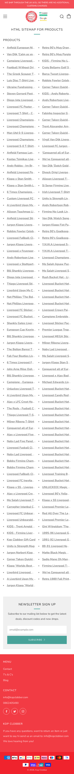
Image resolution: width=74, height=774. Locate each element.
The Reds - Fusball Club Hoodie (27, 408)
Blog (5, 680)
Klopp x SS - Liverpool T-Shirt (26, 487)
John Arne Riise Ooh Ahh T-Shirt (27, 369)
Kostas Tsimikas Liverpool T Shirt (28, 159)
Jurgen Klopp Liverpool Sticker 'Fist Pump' (34, 225)
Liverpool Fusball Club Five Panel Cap (31, 448)
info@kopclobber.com (15, 697)
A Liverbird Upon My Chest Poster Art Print (34, 205)
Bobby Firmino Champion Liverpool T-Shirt (34, 461)
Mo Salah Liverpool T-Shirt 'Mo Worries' (32, 500)
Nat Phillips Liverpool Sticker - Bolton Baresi (35, 303)
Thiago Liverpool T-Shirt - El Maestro (30, 415)
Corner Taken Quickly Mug (23, 559)
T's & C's (8, 674)
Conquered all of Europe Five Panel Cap (32, 428)
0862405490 (11, 703)
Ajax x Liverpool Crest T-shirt (25, 494)
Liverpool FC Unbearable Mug (26, 513)
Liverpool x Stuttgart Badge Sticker (29, 264)
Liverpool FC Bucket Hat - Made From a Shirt (35, 316)
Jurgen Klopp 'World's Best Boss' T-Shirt (33, 585)
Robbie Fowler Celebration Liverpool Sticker (35, 231)
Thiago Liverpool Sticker (22, 284)
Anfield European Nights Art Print (28, 48)
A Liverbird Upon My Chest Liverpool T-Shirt (35, 579)
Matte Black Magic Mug (57, 552)
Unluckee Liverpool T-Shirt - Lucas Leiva (32, 389)
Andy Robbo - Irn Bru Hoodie (25, 166)
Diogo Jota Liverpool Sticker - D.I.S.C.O (31, 277)
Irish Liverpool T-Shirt (56, 192)
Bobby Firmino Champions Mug (27, 467)
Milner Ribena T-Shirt (20, 421)
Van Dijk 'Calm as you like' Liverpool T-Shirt (34, 54)
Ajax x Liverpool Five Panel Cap (27, 434)
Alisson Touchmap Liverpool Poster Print (33, 212)
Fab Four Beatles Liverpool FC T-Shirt (31, 356)
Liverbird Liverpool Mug (22, 572)
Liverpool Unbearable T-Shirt (25, 520)
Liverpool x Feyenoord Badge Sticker (30, 251)
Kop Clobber (37, 765)
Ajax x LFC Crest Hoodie (22, 402)
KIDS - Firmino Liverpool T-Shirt (27, 533)
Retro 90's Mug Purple (56, 54)
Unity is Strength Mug (21, 546)
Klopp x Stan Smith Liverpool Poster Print (33, 185)
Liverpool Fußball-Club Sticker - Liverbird (33, 238)
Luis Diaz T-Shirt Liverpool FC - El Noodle (33, 80)
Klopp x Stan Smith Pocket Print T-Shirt (32, 179)
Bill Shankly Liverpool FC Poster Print (30, 336)
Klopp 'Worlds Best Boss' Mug (26, 566)
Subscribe (35, 639)
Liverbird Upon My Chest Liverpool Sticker (34, 290)
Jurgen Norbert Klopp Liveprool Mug (30, 552)
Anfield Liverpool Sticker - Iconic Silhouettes (35, 218)
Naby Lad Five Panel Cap (23, 441)
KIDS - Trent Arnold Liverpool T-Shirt (30, 526)
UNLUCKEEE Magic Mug (58, 487)
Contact (7, 669)
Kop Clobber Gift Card (21, 540)
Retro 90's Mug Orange (57, 48)
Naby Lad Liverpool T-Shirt (24, 454)
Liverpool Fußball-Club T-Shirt (26, 474)
